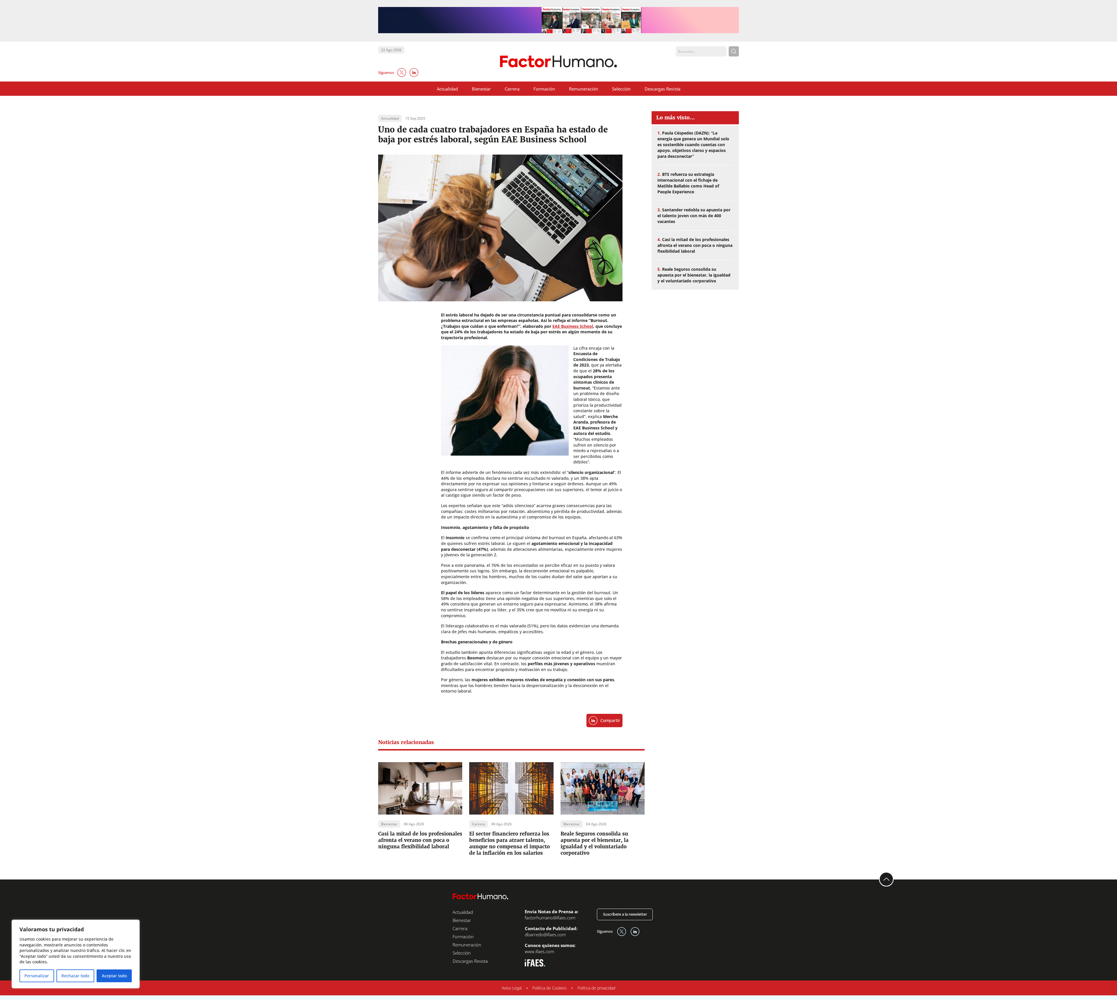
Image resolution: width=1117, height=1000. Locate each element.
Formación (544, 89)
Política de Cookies (549, 988)
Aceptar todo (114, 975)
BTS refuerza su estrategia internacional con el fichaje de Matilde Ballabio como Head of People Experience (688, 182)
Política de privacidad (596, 988)
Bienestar (481, 89)
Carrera (512, 89)
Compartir (610, 720)
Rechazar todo (75, 975)
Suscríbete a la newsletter (625, 914)
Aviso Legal (512, 988)
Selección (621, 89)
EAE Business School (572, 326)
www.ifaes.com (539, 951)
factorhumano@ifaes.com (550, 918)
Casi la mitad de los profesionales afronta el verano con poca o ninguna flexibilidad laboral (420, 840)
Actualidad (447, 89)
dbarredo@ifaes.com (545, 934)
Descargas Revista (662, 89)
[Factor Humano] (558, 61)
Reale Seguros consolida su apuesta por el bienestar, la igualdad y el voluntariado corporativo (595, 843)
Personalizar (36, 975)
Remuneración (583, 89)
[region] (76, 954)
